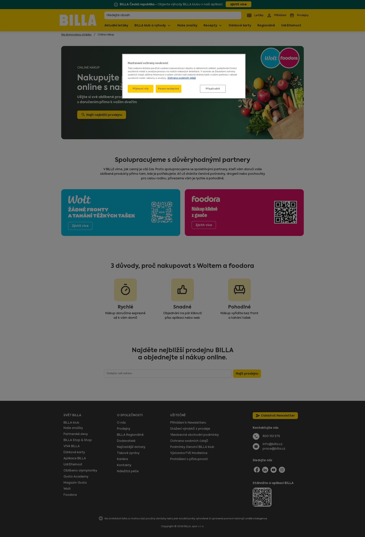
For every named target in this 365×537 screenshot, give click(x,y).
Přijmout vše (141, 88)
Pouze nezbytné (168, 88)
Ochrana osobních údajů (181, 78)
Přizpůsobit (213, 88)
